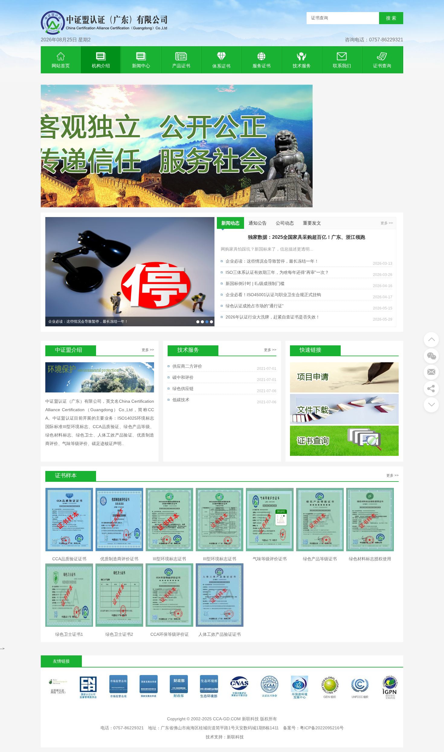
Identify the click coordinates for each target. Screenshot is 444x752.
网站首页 (61, 65)
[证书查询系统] (104, 36)
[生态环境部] (180, 689)
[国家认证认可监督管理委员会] (59, 689)
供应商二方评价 (187, 366)
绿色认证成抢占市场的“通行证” (255, 305)
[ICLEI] (391, 689)
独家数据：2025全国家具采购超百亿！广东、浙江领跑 (197, 321)
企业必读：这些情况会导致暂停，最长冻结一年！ (206, 321)
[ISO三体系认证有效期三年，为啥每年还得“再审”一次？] (129, 271)
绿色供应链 (183, 388)
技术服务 (302, 65)
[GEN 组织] (301, 689)
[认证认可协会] (240, 689)
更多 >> (387, 223)
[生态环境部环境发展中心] (271, 689)
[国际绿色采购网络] (361, 689)
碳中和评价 (183, 377)
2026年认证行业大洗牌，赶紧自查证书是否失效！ (273, 317)
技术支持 (214, 736)
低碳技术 (180, 399)
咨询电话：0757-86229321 (374, 39)
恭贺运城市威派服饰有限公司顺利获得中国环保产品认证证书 (202, 321)
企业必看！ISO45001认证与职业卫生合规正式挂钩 (273, 294)
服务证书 (262, 65)
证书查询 (382, 65)
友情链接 (61, 661)
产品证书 (181, 65)
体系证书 (221, 66)
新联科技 (235, 736)
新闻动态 (230, 223)
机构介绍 (101, 65)
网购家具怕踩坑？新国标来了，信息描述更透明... (267, 249)
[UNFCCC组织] (331, 689)
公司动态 (285, 223)
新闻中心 (141, 65)
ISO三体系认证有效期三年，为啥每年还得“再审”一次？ (92, 321)
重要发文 (312, 223)
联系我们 (342, 65)
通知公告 (258, 223)
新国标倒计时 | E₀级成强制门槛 (255, 283)
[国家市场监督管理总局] (89, 689)
